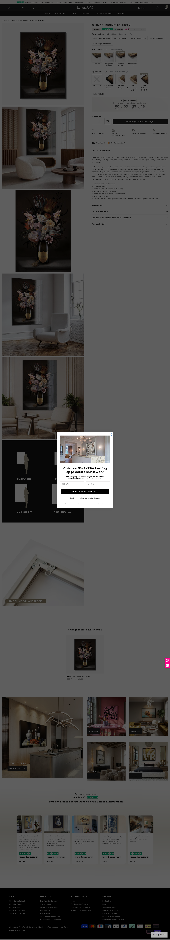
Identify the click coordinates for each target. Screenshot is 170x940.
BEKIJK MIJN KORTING (85, 491)
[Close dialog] (110, 434)
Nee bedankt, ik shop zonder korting (85, 498)
